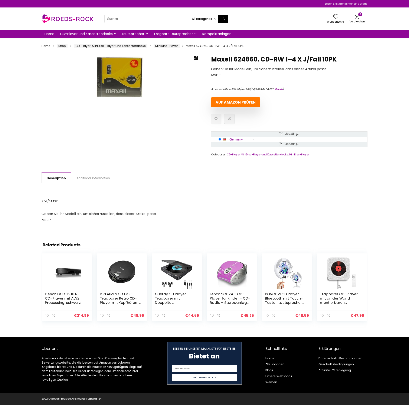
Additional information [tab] (93, 178)
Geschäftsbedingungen (336, 364)
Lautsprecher (133, 33)
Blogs (269, 370)
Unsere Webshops (278, 376)
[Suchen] (223, 19)
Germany (236, 139)
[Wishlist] (335, 16)
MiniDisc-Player (166, 46)
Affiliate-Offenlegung (334, 370)
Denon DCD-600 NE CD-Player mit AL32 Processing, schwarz (63, 298)
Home (49, 33)
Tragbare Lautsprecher (173, 33)
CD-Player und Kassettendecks (86, 33)
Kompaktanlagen (216, 33)
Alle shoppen (274, 364)
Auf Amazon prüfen (236, 102)
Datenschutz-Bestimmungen (340, 358)
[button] (196, 58)
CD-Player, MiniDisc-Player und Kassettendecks (110, 46)
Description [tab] (56, 178)
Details (279, 89)
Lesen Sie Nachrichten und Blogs (346, 4)
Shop (62, 46)
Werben (271, 382)
